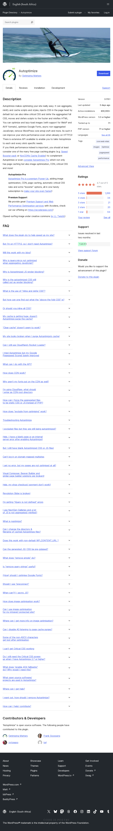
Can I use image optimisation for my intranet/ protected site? (19, 610)
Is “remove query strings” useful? (19, 566)
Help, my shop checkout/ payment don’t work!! (27, 484)
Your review (84, 217)
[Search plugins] (32, 22)
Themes (34, 765)
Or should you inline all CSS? (17, 308)
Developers (63, 770)
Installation (39, 87)
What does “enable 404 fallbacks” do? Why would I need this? (20, 668)
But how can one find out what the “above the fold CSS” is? (33, 299)
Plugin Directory (10, 12)
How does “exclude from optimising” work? (25, 411)
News (6, 765)
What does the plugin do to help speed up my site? (28, 235)
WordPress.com (12, 784)
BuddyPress (10, 799)
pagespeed (104, 153)
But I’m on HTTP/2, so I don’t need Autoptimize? (28, 244)
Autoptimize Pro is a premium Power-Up (28, 178)
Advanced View (86, 166)
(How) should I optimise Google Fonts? (23, 575)
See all (107, 217)
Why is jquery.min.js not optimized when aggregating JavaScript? (20, 261)
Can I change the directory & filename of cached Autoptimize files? (22, 530)
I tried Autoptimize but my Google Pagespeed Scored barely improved (21, 354)
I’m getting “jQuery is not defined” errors (23, 502)
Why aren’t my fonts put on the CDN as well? (26, 381)
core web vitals (103, 141)
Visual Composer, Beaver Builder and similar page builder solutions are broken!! (23, 474)
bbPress (8, 794)
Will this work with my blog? (17, 252)
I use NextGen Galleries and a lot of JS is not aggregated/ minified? (20, 511)
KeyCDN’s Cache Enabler (32, 155)
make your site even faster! (38, 191)
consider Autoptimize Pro (36, 159)
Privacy (6, 775)
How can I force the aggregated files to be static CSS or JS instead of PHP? (23, 401)
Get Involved (92, 760)
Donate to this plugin (88, 276)
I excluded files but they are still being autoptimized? (29, 429)
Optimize (105, 147)
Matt (6, 789)
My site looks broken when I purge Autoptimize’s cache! (31, 336)
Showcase (35, 760)
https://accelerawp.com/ (40, 209)
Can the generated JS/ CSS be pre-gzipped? (25, 549)
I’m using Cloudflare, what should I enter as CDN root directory (19, 390)
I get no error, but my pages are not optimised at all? (29, 465)
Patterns (34, 775)
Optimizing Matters (31, 75)
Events (88, 765)
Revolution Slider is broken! (16, 493)
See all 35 (106, 135)
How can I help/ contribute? (17, 706)
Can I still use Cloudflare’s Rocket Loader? (24, 345)
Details (9, 87)
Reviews (23, 87)
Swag (89, 775)
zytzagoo (13, 742)
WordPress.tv (66, 775)
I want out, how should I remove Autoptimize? (26, 697)
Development (58, 87)
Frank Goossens (52, 735)
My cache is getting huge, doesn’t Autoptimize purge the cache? (20, 317)
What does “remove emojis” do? (19, 558)
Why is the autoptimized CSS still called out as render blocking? (19, 281)
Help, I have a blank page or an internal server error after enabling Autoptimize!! (23, 438)
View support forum (88, 250)
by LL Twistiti (58, 216)
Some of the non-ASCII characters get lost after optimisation (20, 638)
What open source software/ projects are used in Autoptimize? (19, 679)
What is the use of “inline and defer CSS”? (24, 291)
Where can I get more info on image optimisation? (28, 620)
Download (103, 73)
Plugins (33, 770)
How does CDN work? (14, 373)
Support (106, 87)
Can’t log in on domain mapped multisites (23, 456)
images (96, 147)
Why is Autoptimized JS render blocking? (23, 272)
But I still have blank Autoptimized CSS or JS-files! (28, 448)
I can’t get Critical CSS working (18, 648)
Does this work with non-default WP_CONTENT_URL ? (31, 540)
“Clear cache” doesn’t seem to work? (22, 327)
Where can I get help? (14, 689)
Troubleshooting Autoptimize (17, 420)
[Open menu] (108, 4)
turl (45, 742)
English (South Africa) (20, 811)
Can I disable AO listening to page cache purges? (27, 629)
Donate (90, 770)
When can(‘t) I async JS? (15, 592)
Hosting (7, 770)
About (6, 760)
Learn (61, 760)
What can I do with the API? (17, 364)
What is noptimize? (12, 521)
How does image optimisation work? (21, 601)
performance (103, 158)
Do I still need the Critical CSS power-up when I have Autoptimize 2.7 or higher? (24, 658)
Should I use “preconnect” (16, 584)
